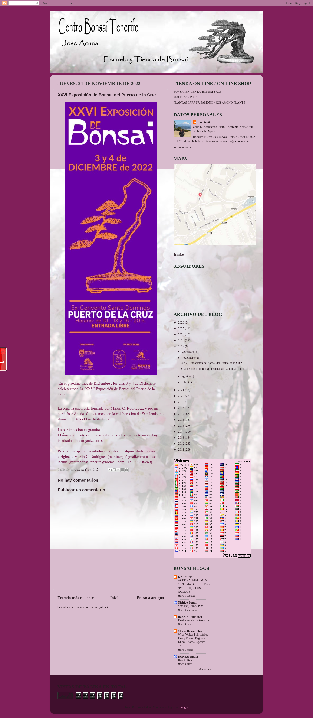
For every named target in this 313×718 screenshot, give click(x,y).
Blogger (183, 707)
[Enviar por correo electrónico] (110, 470)
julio (185, 382)
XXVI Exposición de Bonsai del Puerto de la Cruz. (212, 362)
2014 (181, 431)
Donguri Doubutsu (190, 616)
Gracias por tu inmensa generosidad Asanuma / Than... (214, 368)
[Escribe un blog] (114, 470)
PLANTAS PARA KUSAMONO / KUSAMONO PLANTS (209, 102)
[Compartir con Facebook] (122, 470)
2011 (181, 449)
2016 (181, 419)
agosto (186, 376)
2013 (181, 437)
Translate (179, 254)
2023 (181, 340)
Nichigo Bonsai (187, 602)
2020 (181, 395)
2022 (181, 346)
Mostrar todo (205, 669)
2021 (181, 390)
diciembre (188, 351)
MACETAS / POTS (186, 97)
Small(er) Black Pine (190, 606)
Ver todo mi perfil (184, 147)
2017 (181, 413)
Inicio (115, 597)
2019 (181, 401)
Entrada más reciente (75, 597)
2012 (181, 443)
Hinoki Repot (186, 660)
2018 (181, 407)
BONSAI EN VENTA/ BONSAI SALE (198, 91)
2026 (181, 322)
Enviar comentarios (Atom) (91, 607)
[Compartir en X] (118, 470)
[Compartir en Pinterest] (126, 470)
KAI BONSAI (187, 577)
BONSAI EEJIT (188, 656)
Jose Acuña (204, 122)
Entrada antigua (150, 597)
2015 (181, 425)
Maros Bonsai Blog (190, 631)
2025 (181, 328)
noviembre (188, 357)
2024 (181, 334)
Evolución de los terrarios (193, 620)
